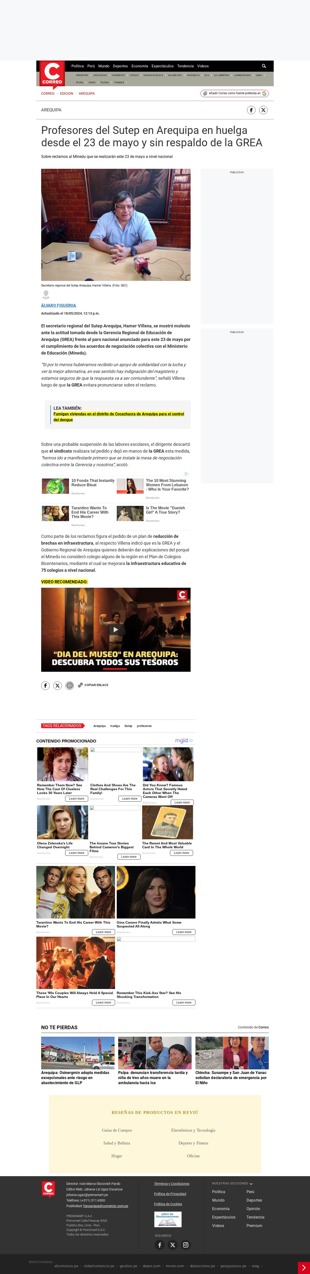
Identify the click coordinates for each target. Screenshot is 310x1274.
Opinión (253, 1208)
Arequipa (51, 110)
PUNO (92, 82)
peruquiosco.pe (233, 1266)
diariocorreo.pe (202, 1266)
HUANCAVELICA (153, 75)
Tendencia (185, 66)
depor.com (151, 1266)
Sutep (128, 726)
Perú (91, 66)
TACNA (105, 82)
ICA (207, 75)
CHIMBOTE (118, 75)
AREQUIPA (82, 75)
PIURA (80, 82)
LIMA (259, 75)
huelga (115, 726)
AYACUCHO (100, 75)
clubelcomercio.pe (99, 1266)
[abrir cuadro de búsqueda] (264, 66)
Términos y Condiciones (171, 1184)
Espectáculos (163, 66)
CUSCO (134, 75)
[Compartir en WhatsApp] (69, 685)
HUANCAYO (175, 75)
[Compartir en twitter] (263, 110)
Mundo (103, 66)
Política (77, 66)
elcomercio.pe (66, 1266)
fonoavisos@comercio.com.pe (105, 1206)
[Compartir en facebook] (251, 110)
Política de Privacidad (170, 1194)
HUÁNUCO (193, 75)
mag (255, 1266)
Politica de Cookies (168, 1204)
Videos (203, 66)
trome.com (175, 1266)
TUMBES (119, 82)
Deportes (120, 66)
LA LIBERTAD (221, 75)
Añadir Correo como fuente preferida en (235, 93)
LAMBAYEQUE (242, 75)
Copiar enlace (96, 685)
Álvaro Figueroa (58, 306)
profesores (144, 726)
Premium (254, 1225)
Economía (140, 66)
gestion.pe (128, 1266)
